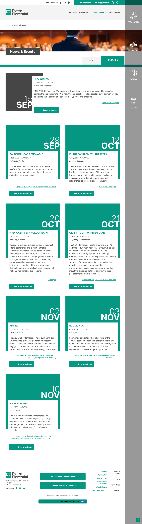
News (91, 61)
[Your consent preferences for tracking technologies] (138, 520)
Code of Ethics (102, 478)
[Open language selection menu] (118, 2)
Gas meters (21, 436)
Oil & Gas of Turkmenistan (105, 280)
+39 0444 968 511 (15, 485)
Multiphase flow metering (45, 357)
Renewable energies (110, 103)
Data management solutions (44, 187)
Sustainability (85, 12)
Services (133, 108)
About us (73, 12)
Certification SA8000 (99, 490)
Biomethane (111, 357)
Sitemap (117, 490)
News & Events (100, 12)
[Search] (113, 2)
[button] (63, 476)
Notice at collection (48, 501)
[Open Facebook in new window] (60, 2)
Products (133, 51)
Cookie (117, 479)
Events (113, 60)
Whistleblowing (101, 487)
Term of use (115, 485)
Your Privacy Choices (70, 501)
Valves (42, 355)
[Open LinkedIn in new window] (69, 2)
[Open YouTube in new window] (65, 2)
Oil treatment (33, 355)
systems (133, 79)
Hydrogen (52, 280)
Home (8, 25)
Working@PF (114, 12)
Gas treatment (88, 280)
